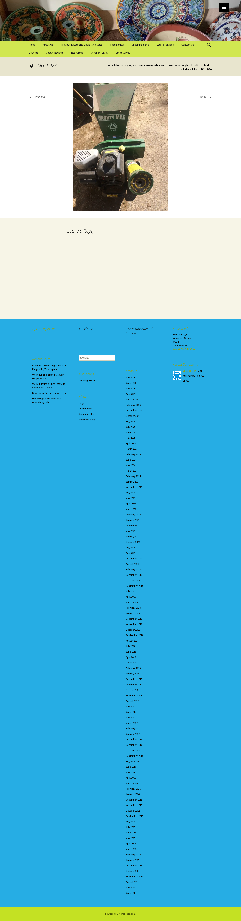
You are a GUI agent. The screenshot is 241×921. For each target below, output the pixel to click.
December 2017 (134, 679)
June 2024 (131, 459)
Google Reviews (55, 52)
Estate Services (165, 44)
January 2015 (133, 860)
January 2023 (133, 520)
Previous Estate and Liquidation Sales (81, 44)
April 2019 (131, 596)
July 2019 (130, 591)
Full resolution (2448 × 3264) (197, 69)
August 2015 (132, 821)
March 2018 (132, 662)
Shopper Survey (99, 52)
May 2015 (130, 838)
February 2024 (133, 476)
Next (206, 96)
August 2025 (132, 421)
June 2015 (131, 832)
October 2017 (133, 690)
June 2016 (131, 766)
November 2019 (134, 574)
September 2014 (134, 876)
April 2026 (131, 393)
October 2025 (133, 415)
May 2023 (130, 498)
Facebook (86, 328)
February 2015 (133, 854)
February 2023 (133, 514)
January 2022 (133, 536)
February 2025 (133, 454)
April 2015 (131, 843)
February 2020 (133, 569)
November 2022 (134, 525)
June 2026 (131, 383)
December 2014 (134, 865)
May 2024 (130, 465)
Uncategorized (87, 380)
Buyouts (33, 52)
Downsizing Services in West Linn (49, 393)
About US (48, 44)
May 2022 (130, 531)
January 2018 (133, 673)
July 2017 (130, 706)
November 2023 (134, 487)
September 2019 (134, 585)
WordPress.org (87, 419)
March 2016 (132, 783)
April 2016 (131, 777)
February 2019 (133, 607)
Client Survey (123, 52)
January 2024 (133, 481)
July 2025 (130, 426)
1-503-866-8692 (180, 345)
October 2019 (133, 580)
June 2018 (131, 651)
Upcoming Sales (140, 44)
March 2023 (132, 509)
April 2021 (131, 553)
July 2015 (130, 827)
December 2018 (134, 618)
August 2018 (132, 640)
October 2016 (133, 750)
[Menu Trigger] (224, 7)
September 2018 (134, 635)
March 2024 (132, 470)
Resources (77, 52)
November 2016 (134, 744)
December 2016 (134, 739)
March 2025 (132, 448)
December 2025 (134, 410)
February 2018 (133, 668)
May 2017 (130, 717)
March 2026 (132, 399)
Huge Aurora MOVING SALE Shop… (193, 375)
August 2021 (132, 547)
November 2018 (134, 624)
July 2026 (130, 377)
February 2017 (133, 728)
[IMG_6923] (120, 147)
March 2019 (132, 602)
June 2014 (131, 892)
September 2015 (134, 816)
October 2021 (133, 542)
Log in (82, 403)
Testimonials (117, 44)
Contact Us (187, 44)
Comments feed (87, 414)
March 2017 (132, 722)
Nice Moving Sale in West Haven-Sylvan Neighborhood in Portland (174, 65)
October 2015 (133, 810)
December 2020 (134, 558)
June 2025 (131, 432)
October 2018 (133, 629)
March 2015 (132, 849)
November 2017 (134, 684)
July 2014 (130, 887)
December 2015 (134, 799)
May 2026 (130, 388)
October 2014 (133, 871)
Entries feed (85, 408)
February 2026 (133, 404)
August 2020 (132, 563)
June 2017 (131, 712)
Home (32, 44)
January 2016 (133, 794)
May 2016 (130, 772)
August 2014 (132, 882)
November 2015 (134, 805)
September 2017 (134, 695)
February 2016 (133, 788)
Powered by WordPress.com (120, 913)
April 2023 (131, 503)
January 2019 (133, 613)
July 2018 (130, 646)
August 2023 (132, 492)
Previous (37, 96)
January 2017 (133, 733)
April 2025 (131, 443)
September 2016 (134, 755)
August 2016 (132, 761)
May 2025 (130, 437)
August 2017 (132, 701)
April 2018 (131, 657)
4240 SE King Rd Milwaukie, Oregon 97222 (182, 338)
